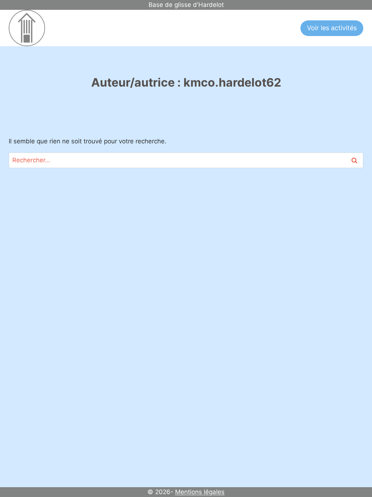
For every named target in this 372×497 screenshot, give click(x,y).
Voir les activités (332, 28)
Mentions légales (200, 492)
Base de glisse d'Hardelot (186, 4)
